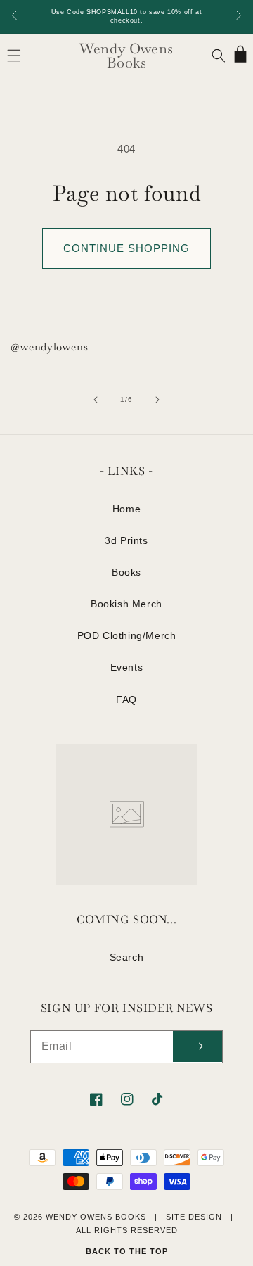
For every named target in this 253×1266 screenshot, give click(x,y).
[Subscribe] (197, 1047)
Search (127, 957)
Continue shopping (126, 248)
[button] (14, 55)
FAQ (126, 699)
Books (126, 572)
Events (126, 667)
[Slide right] (157, 399)
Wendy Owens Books (96, 1217)
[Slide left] (95, 399)
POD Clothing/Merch (126, 635)
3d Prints (126, 540)
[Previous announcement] (15, 17)
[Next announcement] (238, 17)
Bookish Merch (126, 603)
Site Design (194, 1217)
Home (126, 508)
